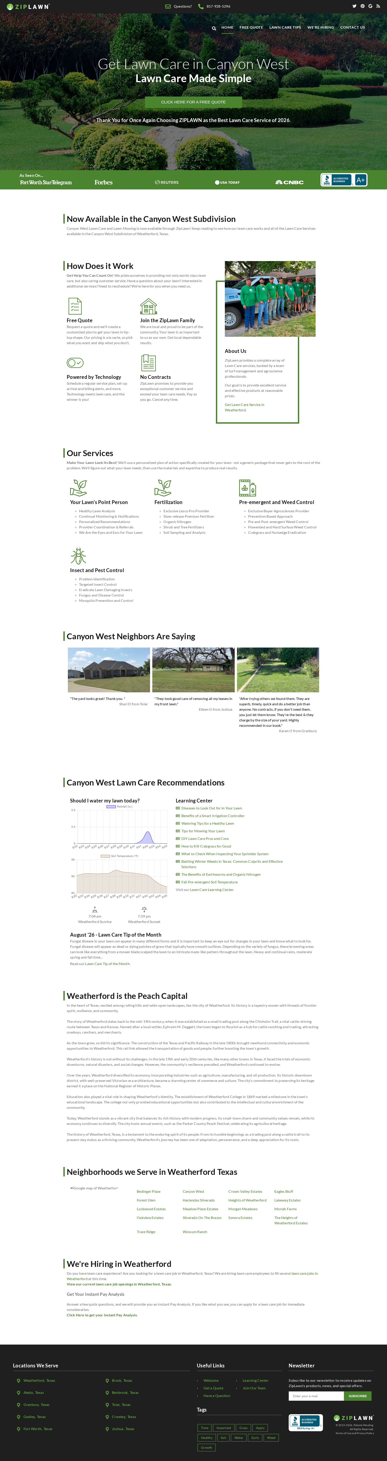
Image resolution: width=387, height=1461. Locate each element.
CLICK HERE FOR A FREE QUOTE (193, 102)
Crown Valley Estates (245, 1191)
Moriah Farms (285, 1209)
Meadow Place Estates (201, 1209)
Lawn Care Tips (285, 27)
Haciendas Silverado (199, 1200)
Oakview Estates (150, 1217)
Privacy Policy (365, 1433)
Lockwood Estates (151, 1209)
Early (255, 1438)
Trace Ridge (146, 1231)
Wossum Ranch (195, 1231)
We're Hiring (320, 27)
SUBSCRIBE (358, 1396)
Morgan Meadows (243, 1209)
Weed (271, 1438)
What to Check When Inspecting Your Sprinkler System (225, 854)
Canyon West (193, 1191)
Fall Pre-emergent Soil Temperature (209, 882)
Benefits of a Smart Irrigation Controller (213, 815)
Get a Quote (213, 1388)
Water (238, 1438)
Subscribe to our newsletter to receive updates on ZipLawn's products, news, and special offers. (330, 1383)
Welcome (211, 1380)
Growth (206, 1447)
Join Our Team (254, 1388)
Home (227, 27)
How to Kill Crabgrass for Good (206, 846)
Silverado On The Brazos (202, 1217)
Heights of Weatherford (247, 1200)
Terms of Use (343, 1433)
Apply (260, 1428)
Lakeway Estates (287, 1200)
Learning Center (256, 1380)
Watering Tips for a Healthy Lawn (207, 823)
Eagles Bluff (283, 1191)
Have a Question (217, 1395)
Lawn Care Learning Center (211, 889)
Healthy (207, 1438)
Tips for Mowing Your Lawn (203, 831)
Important (224, 1428)
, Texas (39, 1380)
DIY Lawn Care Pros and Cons (205, 838)
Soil (223, 1438)
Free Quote (251, 27)
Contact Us (352, 27)
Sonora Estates (240, 1217)
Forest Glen (146, 1200)
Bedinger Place (149, 1191)
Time (204, 1428)
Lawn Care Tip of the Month (107, 963)
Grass (243, 1428)
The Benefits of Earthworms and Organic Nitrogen (221, 874)
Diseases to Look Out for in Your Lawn (211, 808)
